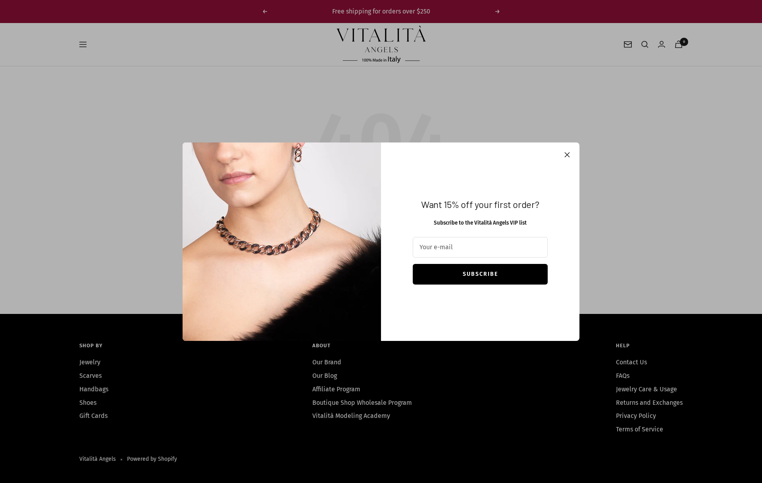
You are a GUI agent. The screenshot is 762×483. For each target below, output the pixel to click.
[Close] (567, 155)
